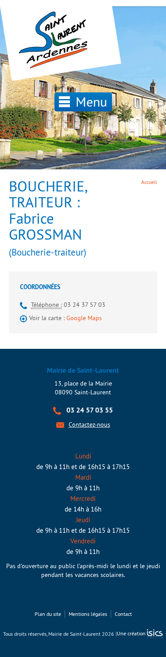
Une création (132, 633)
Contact (123, 614)
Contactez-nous (89, 424)
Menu (89, 101)
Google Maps (84, 318)
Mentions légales (88, 614)
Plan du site (48, 614)
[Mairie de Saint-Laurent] (55, 40)
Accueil (149, 182)
